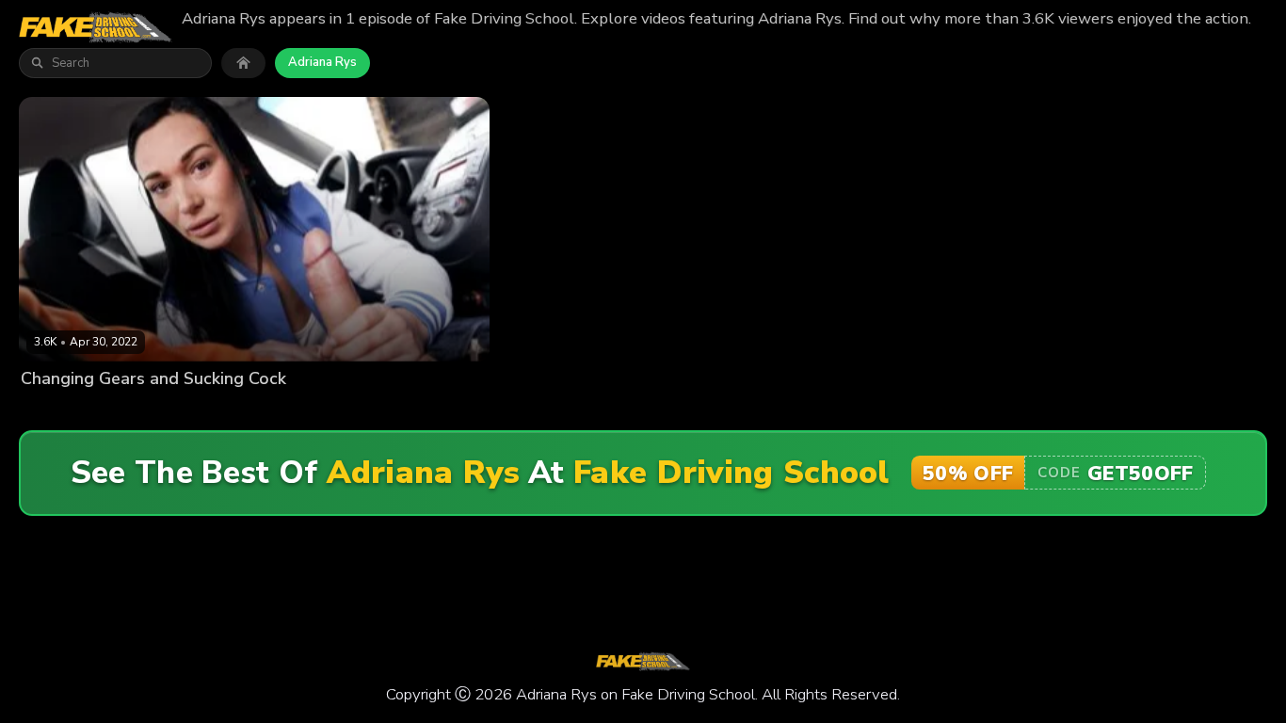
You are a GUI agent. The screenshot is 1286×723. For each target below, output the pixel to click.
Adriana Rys (322, 62)
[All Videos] (243, 63)
